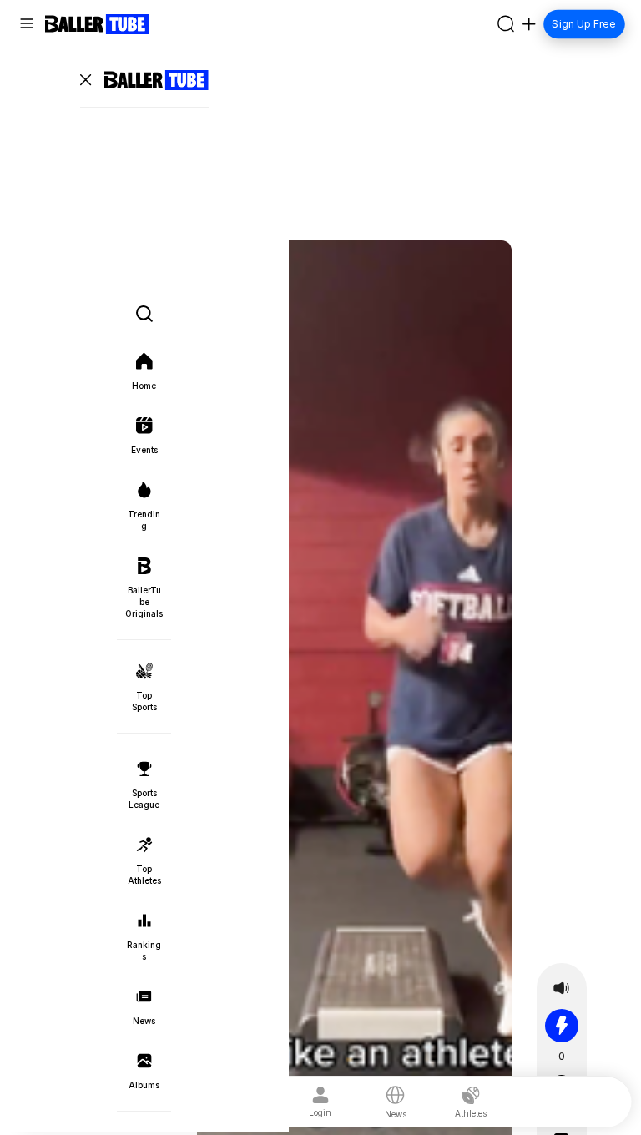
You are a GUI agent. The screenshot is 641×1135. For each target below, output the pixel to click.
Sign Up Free (584, 24)
